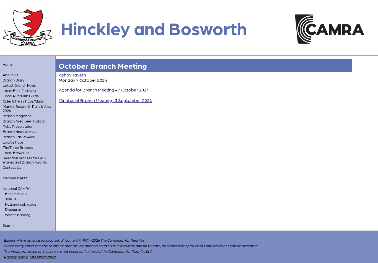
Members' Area (15, 178)
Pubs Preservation (18, 126)
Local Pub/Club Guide (21, 96)
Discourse (13, 209)
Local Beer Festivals (19, 90)
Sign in (8, 225)
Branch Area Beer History (24, 121)
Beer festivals (16, 193)
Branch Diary (13, 80)
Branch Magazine (17, 116)
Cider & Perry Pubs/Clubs (23, 101)
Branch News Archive (20, 131)
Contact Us (12, 167)
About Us (10, 75)
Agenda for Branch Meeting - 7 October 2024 (104, 89)
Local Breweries (16, 152)
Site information (43, 257)
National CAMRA (16, 188)
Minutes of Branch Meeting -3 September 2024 (105, 100)
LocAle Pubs (13, 142)
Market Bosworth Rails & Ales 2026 (27, 108)
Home (7, 64)
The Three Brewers (18, 147)
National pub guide (20, 204)
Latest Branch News (19, 85)
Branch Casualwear (19, 137)
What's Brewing (17, 215)
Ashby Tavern (72, 74)
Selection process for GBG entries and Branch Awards (25, 160)
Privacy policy (16, 257)
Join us (10, 199)
